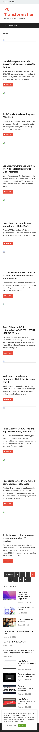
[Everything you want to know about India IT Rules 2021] (19, 209)
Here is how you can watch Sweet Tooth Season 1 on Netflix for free (19, 64)
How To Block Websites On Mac (15, 642)
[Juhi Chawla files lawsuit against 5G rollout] (19, 101)
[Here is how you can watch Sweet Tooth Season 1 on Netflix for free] (19, 48)
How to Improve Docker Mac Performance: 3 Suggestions (24, 595)
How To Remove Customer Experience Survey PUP (26, 701)
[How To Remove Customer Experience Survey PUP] (9, 699)
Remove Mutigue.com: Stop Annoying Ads (26, 675)
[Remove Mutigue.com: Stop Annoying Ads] (9, 674)
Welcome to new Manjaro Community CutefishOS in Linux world (19, 379)
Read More (7, 84)
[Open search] (33, 25)
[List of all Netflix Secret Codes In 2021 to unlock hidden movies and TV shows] (19, 260)
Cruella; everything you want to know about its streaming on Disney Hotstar (19, 168)
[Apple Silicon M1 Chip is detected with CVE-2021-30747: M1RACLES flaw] (19, 313)
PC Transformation (19, 12)
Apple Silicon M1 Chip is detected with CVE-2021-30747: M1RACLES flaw (19, 330)
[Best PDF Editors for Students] (9, 619)
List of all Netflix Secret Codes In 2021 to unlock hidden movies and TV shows (19, 275)
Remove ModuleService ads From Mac (25, 688)
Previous (9, 574)
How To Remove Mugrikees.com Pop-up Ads (27, 663)
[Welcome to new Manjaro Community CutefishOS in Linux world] (19, 366)
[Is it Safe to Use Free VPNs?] (9, 607)
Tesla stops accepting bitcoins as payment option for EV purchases (19, 538)
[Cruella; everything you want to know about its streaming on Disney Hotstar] (19, 152)
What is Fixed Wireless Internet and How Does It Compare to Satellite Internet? (18, 651)
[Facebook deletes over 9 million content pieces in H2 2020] (19, 468)
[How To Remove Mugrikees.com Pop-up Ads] (9, 661)
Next (27, 579)
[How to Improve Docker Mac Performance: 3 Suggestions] (9, 592)
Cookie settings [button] (10, 725)
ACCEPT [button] (21, 725)
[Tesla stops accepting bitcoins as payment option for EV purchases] (19, 521)
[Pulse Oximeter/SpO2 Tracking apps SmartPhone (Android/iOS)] (19, 416)
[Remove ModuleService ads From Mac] (9, 686)
